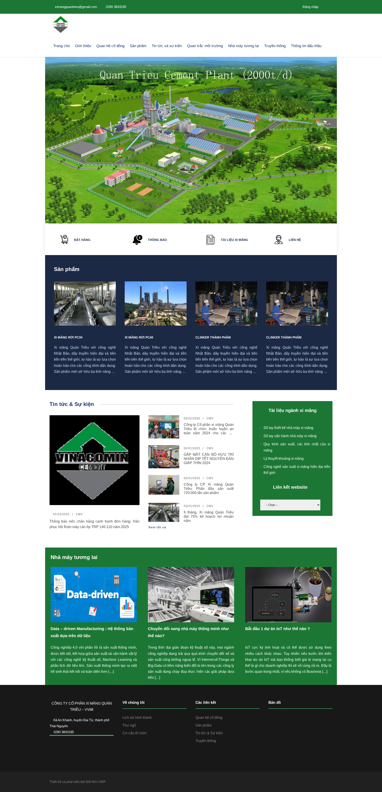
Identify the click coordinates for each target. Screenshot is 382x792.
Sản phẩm (138, 46)
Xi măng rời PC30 (68, 337)
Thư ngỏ (129, 725)
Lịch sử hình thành (137, 717)
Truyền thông (275, 46)
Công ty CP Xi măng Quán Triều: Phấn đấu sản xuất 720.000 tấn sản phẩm (209, 489)
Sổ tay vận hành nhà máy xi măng (290, 436)
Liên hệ (295, 240)
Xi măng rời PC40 (139, 337)
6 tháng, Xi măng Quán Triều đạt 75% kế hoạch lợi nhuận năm (209, 516)
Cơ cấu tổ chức (134, 733)
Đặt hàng (82, 240)
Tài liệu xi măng (234, 240)
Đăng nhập (310, 7)
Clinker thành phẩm (213, 337)
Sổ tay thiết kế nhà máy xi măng (288, 428)
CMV (79, 514)
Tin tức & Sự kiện (209, 733)
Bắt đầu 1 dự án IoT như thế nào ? (277, 629)
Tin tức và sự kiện (167, 46)
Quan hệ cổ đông (110, 46)
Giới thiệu (83, 46)
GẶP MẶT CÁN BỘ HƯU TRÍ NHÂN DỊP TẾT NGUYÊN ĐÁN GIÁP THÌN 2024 (209, 459)
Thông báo (157, 240)
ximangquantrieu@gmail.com (76, 7)
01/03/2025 (60, 514)
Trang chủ (61, 46)
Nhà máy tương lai (243, 46)
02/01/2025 (192, 418)
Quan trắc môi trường (205, 46)
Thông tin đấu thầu (306, 46)
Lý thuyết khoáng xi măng (284, 458)
